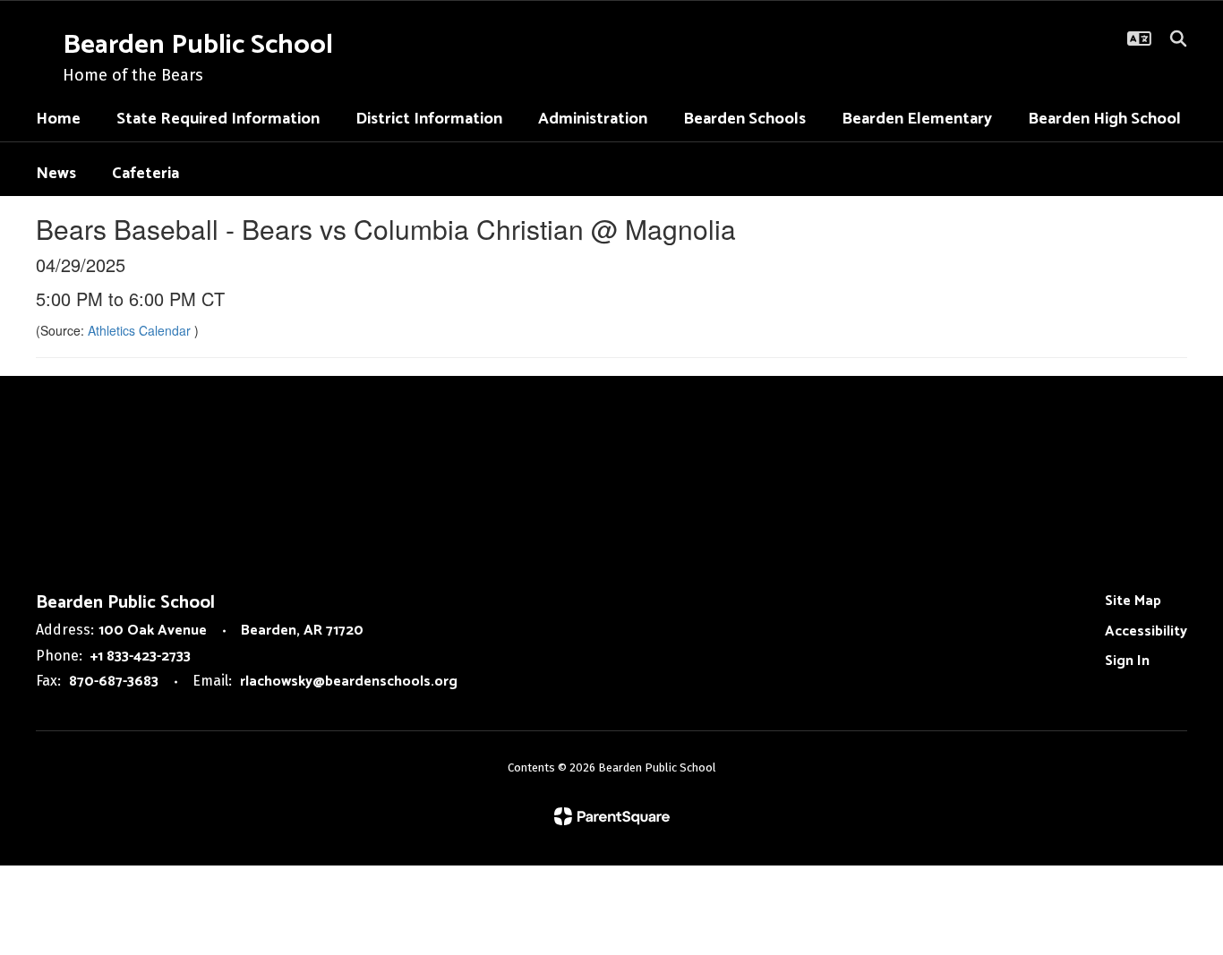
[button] (1139, 38)
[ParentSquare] (612, 816)
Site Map (1133, 601)
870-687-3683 (113, 681)
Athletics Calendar (141, 330)
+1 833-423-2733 (140, 656)
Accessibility (1146, 631)
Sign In (1127, 661)
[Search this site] (1178, 38)
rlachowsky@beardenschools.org (349, 681)
